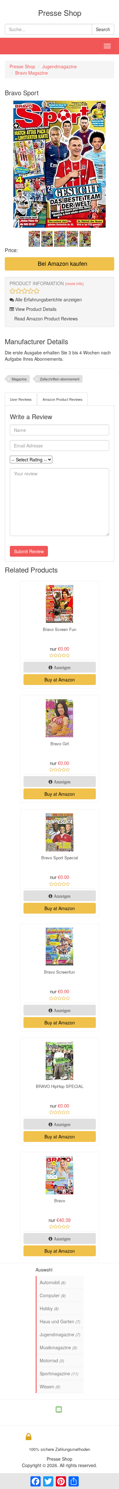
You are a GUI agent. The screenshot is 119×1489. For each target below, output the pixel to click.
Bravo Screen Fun (59, 629)
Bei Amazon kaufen (61, 263)
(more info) (74, 283)
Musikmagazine (58, 1347)
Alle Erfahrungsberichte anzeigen (48, 299)
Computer (53, 1295)
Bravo (59, 1200)
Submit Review (29, 551)
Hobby (49, 1308)
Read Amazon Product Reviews (45, 318)
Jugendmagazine (59, 66)
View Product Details (35, 309)
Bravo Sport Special (59, 858)
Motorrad (52, 1360)
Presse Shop (22, 66)
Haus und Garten (60, 1321)
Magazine (19, 378)
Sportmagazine (59, 1373)
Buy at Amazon (59, 679)
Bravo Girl (59, 744)
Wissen (50, 1386)
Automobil (53, 1282)
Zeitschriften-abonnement (59, 378)
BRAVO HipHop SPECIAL (59, 1086)
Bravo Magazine (31, 73)
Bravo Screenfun (59, 972)
